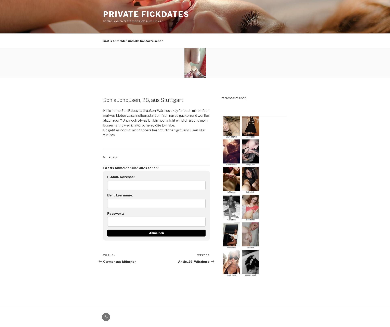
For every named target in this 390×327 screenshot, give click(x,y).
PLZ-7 (113, 157)
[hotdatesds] (254, 279)
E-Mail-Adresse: (121, 177)
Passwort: (115, 214)
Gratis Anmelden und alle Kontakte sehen (133, 41)
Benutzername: (120, 195)
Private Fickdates (146, 14)
